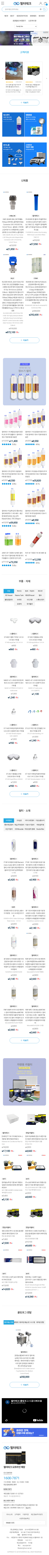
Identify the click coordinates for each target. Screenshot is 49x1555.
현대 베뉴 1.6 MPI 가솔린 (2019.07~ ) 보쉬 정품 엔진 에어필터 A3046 (35, 1279)
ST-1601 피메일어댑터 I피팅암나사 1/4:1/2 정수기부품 (35, 775)
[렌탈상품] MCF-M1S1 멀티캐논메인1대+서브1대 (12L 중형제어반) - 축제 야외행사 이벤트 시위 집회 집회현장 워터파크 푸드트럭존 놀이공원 (24, 1361)
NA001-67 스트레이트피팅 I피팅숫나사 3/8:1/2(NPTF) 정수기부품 (14, 683)
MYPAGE (40, 3)
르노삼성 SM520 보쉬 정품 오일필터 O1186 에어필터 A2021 (35, 1183)
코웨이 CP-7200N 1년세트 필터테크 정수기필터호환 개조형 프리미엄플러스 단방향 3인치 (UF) (12, 555)
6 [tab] (29, 43)
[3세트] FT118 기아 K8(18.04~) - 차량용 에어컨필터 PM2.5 (12, 1137)
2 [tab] (17, 43)
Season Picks (22, 16)
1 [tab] (14, 43)
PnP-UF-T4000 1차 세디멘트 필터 (35, 554)
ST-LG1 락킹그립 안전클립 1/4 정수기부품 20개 (35, 729)
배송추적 (28, 1508)
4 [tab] (23, 43)
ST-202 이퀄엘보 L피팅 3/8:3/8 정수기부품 (13, 775)
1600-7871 (12, 1478)
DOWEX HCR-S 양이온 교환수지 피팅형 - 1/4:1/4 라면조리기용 (14, 913)
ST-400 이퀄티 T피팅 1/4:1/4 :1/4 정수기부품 (13, 638)
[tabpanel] (24, 38)
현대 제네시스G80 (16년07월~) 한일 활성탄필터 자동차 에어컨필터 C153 (36, 1233)
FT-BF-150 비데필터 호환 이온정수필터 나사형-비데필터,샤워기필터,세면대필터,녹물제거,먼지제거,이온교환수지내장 (35, 866)
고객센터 (17, 1514)
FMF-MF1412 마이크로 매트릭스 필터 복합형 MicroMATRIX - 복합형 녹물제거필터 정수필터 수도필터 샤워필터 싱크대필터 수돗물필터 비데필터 (35, 964)
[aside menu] (2, 3)
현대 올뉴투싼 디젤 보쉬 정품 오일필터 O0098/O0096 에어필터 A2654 (12, 1185)
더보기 (25, 103)
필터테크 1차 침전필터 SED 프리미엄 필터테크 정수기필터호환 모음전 (36, 434)
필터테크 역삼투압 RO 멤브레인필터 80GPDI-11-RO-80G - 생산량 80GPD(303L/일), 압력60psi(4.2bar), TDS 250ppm (12, 515)
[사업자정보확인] (35, 1532)
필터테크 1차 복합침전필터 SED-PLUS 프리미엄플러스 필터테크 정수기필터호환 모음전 (12, 434)
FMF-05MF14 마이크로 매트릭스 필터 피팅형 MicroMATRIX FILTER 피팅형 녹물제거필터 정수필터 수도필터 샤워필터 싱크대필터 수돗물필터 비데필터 (14, 1015)
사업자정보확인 (24, 1518)
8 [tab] (34, 43)
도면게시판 (32, 21)
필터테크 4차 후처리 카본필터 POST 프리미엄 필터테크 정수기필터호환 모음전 (36, 513)
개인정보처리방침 (37, 1514)
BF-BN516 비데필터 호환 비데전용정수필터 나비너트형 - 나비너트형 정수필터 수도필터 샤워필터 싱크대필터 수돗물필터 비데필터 (14, 964)
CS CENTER (8, 1473)
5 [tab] (27, 43)
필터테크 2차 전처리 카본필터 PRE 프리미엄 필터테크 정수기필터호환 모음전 (12, 474)
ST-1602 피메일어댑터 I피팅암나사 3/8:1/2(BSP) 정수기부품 (14, 729)
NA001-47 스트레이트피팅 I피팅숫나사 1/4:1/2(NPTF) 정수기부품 (35, 683)
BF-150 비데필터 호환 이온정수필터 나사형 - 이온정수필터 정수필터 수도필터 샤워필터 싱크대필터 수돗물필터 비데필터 (35, 914)
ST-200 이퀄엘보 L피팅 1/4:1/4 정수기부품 (35, 638)
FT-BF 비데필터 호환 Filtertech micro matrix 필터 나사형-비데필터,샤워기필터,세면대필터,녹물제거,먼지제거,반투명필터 (14, 866)
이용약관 (26, 1514)
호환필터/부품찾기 (19, 21)
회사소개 (9, 1514)
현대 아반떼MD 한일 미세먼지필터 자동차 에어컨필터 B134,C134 (36, 1137)
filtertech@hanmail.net (25, 1548)
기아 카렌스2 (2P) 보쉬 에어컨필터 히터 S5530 (12, 1278)
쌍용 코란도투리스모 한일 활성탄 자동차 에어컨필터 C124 (12, 1232)
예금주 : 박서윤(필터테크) (12, 1496)
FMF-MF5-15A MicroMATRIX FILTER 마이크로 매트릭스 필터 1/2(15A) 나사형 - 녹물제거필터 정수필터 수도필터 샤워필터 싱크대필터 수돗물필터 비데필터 (35, 1016)
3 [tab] (19, 43)
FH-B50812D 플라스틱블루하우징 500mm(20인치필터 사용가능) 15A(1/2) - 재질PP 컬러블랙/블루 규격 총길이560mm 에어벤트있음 (36, 224)
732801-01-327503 (16, 1494)
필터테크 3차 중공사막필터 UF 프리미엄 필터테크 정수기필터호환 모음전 (36, 474)
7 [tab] (32, 43)
